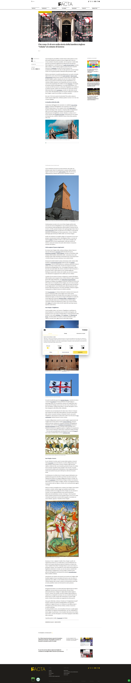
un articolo (53, 401)
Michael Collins (62, 298)
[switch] (59, 348)
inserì (75, 431)
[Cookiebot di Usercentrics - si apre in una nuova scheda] (82, 330)
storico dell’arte (60, 253)
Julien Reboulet (64, 371)
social (64, 75)
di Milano (58, 315)
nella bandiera (62, 171)
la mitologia (52, 480)
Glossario (50, 674)
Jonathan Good (71, 298)
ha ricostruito (51, 292)
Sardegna (66, 315)
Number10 (59, 618)
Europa (72, 65)
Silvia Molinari (73, 220)
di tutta (68, 65)
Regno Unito (58, 622)
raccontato (50, 462)
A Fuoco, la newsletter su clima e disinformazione (71, 671)
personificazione (72, 572)
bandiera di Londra (59, 114)
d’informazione (49, 77)
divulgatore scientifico (50, 253)
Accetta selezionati (65, 352)
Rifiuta (51, 352)
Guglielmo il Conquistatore (64, 424)
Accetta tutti (80, 352)
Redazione (50, 671)
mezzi (75, 75)
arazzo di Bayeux (67, 421)
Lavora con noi (66, 674)
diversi (72, 75)
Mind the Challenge (66, 673)
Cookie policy (92, 681)
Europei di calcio (49, 622)
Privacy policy (83, 681)
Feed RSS (50, 670)
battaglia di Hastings (50, 426)
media (65, 65)
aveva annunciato (49, 230)
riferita (51, 239)
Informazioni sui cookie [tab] (81, 333)
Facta (34, 61)
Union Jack (72, 108)
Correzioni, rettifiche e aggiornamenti (54, 676)
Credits (99, 681)
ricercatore (58, 251)
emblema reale (66, 432)
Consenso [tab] (50, 333)
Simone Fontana (36, 58)
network (68, 75)
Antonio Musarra (64, 400)
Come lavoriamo (51, 673)
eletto (49, 303)
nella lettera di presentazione (68, 279)
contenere (54, 68)
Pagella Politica (66, 670)
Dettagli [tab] (65, 333)
